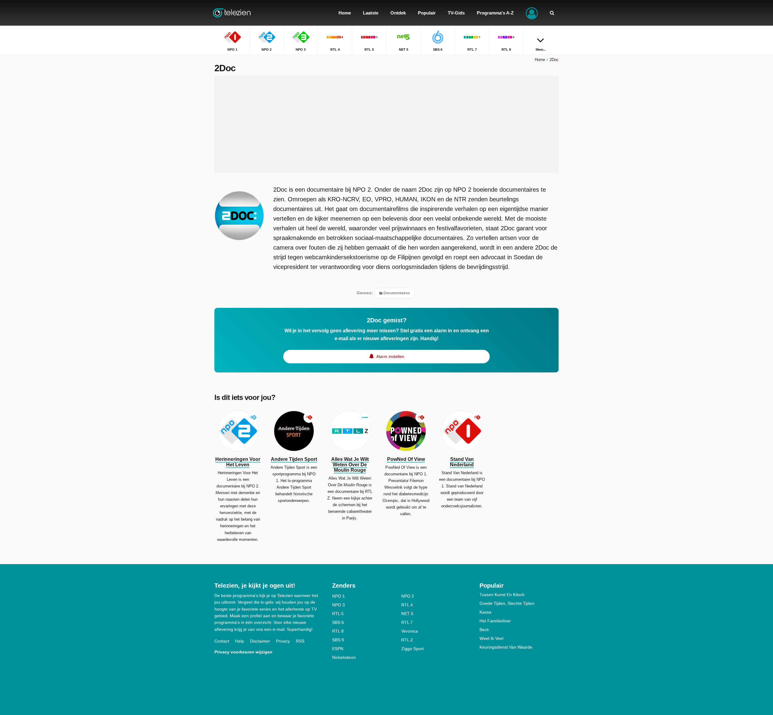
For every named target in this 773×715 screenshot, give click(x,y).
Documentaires (396, 293)
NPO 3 (338, 604)
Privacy (283, 641)
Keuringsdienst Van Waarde (506, 647)
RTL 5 (338, 613)
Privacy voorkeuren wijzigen (243, 652)
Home (540, 59)
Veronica (409, 631)
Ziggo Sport (412, 648)
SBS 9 (338, 639)
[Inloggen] (532, 13)
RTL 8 (338, 631)
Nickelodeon (344, 657)
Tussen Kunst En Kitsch (502, 594)
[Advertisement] (386, 124)
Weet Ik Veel (491, 638)
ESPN (337, 648)
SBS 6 (338, 622)
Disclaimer (260, 641)
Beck (484, 629)
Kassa (485, 612)
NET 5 (407, 613)
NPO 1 (338, 596)
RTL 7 (407, 622)
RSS (300, 641)
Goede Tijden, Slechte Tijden (507, 603)
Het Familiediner (495, 620)
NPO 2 (407, 596)
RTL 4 (407, 604)
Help (239, 641)
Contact (221, 641)
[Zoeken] (552, 13)
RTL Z (407, 639)
